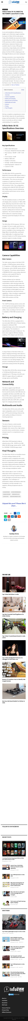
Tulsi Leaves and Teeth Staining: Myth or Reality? (18, 902)
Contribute (4, 1000)
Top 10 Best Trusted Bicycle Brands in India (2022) (13, 637)
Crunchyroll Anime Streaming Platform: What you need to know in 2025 (13, 858)
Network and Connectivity (11, 100)
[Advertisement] (14, 558)
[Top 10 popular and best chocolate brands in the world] (6, 957)
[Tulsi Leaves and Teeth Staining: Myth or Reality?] (6, 903)
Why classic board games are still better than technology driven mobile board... (17, 884)
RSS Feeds (4, 1005)
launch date (5, 496)
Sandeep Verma (7, 16)
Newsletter (4, 1002)
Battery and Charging (10, 98)
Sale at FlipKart (15, 85)
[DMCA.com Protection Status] (14, 995)
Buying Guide (5, 9)
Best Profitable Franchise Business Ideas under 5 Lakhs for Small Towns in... (17, 939)
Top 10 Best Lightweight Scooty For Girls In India (13, 931)
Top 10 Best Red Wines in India (10, 594)
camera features (6, 494)
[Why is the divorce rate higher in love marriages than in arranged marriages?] (6, 893)
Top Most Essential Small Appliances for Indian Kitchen (13, 615)
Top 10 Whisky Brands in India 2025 (17, 875)
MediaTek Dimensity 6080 (15, 496)
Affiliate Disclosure (6, 1012)
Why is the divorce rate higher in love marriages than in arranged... (17, 893)
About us (4, 998)
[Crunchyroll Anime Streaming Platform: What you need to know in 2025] (14, 848)
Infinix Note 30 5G (15, 494)
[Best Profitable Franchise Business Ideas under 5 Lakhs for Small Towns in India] (6, 939)
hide (23, 89)
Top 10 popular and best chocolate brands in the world (17, 956)
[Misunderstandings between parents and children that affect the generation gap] (6, 974)
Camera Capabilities (10, 96)
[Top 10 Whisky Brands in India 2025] (6, 876)
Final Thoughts (8, 108)
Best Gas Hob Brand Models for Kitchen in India (13, 702)
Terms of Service (6, 1008)
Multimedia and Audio (10, 102)
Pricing (6, 106)
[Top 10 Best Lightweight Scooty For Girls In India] (14, 922)
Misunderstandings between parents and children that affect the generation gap (17, 973)
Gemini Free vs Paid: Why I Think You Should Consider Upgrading (16, 867)
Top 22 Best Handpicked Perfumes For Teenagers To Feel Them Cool (12, 659)
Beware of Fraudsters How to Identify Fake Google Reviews (13, 680)
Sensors (7, 104)
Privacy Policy (5, 1010)
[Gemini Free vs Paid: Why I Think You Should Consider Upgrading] (6, 867)
